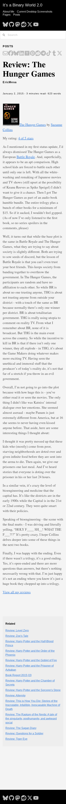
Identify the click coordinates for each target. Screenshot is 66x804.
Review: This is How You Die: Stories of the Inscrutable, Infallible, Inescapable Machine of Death (32, 705)
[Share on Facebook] (11, 53)
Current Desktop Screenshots (34, 11)
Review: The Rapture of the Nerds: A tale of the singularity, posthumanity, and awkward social (31, 718)
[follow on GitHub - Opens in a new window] (11, 23)
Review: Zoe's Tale (16, 635)
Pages (6, 14)
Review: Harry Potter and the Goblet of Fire (31, 660)
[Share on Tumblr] (54, 53)
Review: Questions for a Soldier (24, 733)
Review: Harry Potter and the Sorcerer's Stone (33, 690)
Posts (16, 14)
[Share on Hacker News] (27, 53)
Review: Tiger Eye (16, 738)
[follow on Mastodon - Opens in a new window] (17, 23)
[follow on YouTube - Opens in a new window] (36, 23)
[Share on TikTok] (48, 53)
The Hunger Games (32, 124)
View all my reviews (17, 592)
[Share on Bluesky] (16, 53)
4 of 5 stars (26, 138)
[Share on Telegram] (43, 53)
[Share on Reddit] (38, 53)
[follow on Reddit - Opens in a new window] (23, 23)
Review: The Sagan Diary (20, 728)
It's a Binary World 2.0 (22, 5)
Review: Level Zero (17, 630)
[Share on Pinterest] (32, 53)
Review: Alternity (15, 695)
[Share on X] (59, 53)
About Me (8, 11)
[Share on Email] (5, 53)
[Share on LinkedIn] (21, 53)
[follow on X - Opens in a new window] (29, 23)
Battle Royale (26, 156)
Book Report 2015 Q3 (18, 675)
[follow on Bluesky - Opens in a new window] (5, 23)
